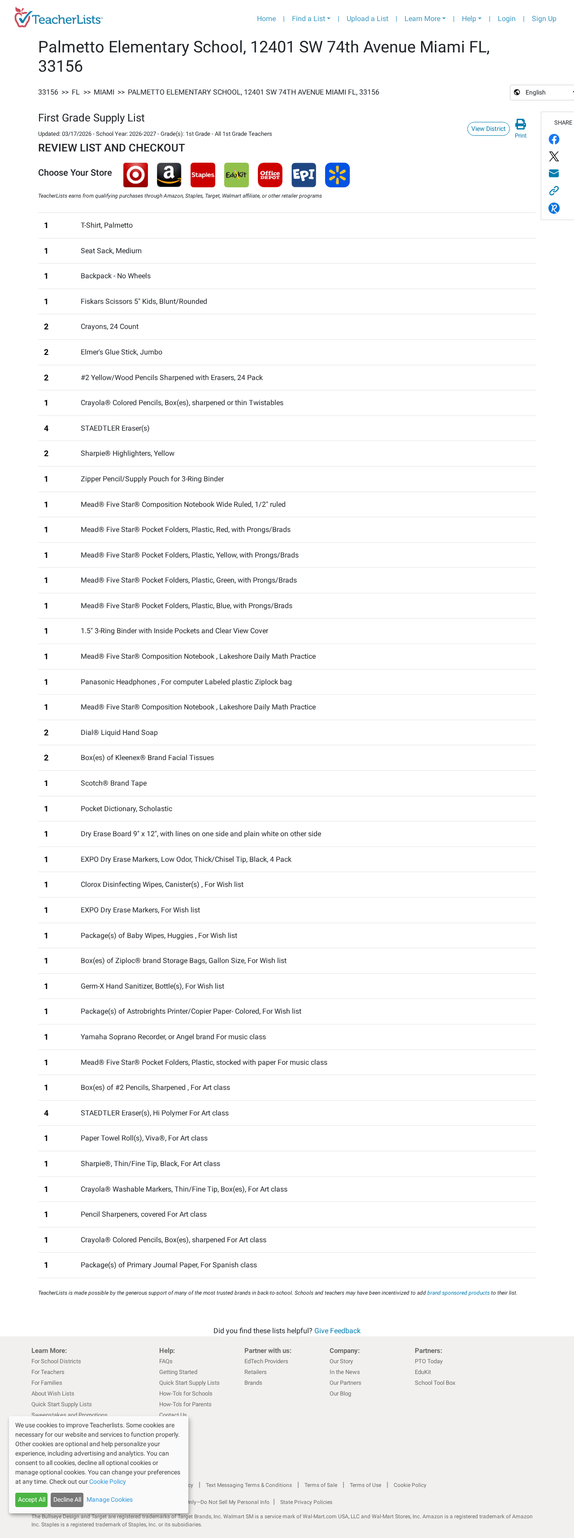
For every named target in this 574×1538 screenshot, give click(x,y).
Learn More (422, 18)
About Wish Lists (52, 1393)
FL (76, 92)
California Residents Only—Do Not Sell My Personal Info (203, 1502)
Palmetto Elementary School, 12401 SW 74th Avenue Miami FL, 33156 (253, 92)
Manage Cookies (110, 1499)
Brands (253, 1382)
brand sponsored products (458, 1293)
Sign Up (544, 18)
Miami (104, 92)
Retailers (255, 1372)
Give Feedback (337, 1330)
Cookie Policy (410, 1485)
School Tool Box (435, 1382)
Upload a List (367, 18)
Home (266, 18)
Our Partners (345, 1382)
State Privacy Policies (306, 1502)
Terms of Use (365, 1485)
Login (507, 18)
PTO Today (429, 1361)
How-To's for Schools (186, 1393)
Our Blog (340, 1393)
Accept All (31, 1499)
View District (488, 128)
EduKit (423, 1372)
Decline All (67, 1499)
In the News (345, 1372)
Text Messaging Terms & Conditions (249, 1485)
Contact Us (173, 1415)
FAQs (166, 1361)
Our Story (341, 1361)
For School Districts (56, 1361)
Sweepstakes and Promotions (69, 1415)
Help (469, 18)
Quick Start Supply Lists (61, 1404)
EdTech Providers (266, 1361)
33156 (48, 92)
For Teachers (48, 1372)
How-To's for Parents (185, 1404)
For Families (46, 1382)
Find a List (308, 18)
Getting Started (178, 1372)
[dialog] (98, 1464)
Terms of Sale (320, 1485)
